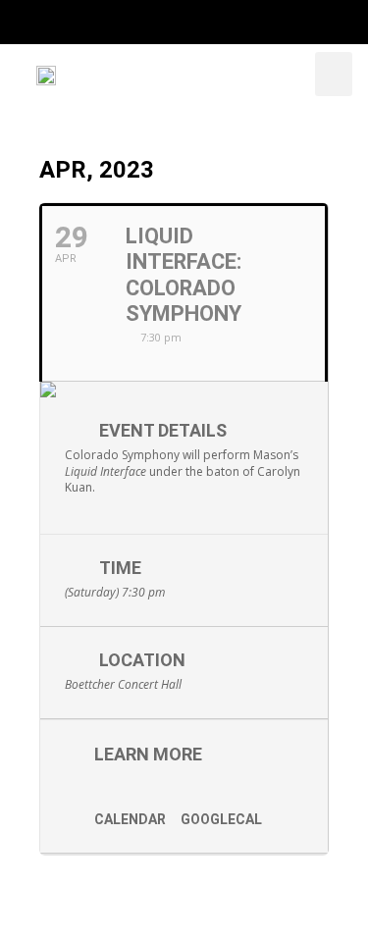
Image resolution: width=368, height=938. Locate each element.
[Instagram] (168, 22)
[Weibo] (286, 22)
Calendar (130, 819)
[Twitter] (129, 22)
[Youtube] (207, 22)
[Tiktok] (247, 22)
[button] (333, 74)
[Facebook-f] (90, 22)
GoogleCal (221, 819)
